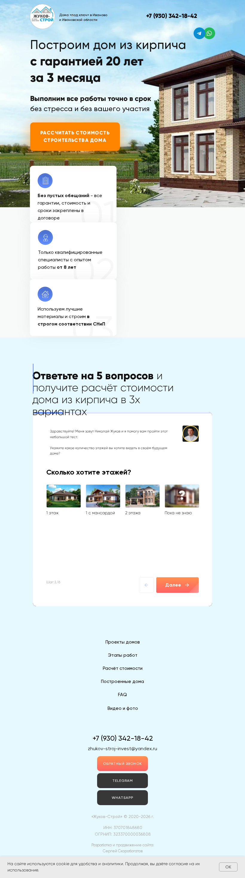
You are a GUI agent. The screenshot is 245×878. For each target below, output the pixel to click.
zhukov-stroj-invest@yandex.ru (122, 748)
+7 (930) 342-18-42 (171, 15)
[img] (209, 33)
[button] (122, 763)
